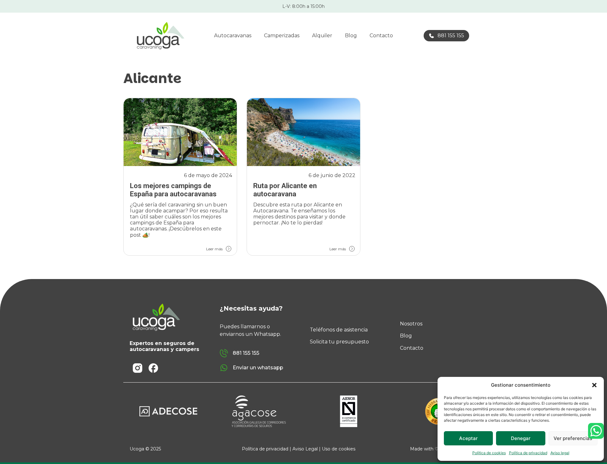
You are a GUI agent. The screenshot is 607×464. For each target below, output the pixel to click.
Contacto (381, 36)
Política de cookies (489, 452)
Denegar (520, 438)
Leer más (214, 249)
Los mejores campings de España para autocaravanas (173, 190)
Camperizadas (281, 36)
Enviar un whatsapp (258, 368)
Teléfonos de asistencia (339, 330)
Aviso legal (559, 452)
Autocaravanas (232, 36)
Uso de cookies (338, 449)
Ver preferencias (573, 438)
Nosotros (411, 324)
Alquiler (322, 36)
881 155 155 (451, 36)
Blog (351, 36)
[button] (594, 385)
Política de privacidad (528, 452)
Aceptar (468, 438)
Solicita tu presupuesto (339, 342)
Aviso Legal (305, 449)
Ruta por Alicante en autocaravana (285, 190)
